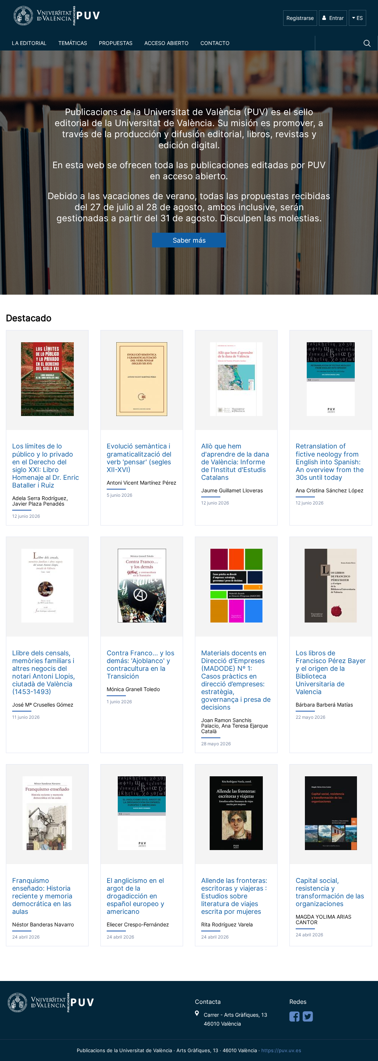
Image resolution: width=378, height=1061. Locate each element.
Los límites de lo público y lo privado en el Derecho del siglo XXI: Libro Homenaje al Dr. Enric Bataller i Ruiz (45, 465)
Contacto (215, 43)
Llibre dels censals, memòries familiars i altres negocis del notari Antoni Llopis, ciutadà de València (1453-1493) (43, 672)
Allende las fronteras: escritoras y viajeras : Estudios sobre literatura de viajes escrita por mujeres (234, 896)
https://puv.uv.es (281, 1050)
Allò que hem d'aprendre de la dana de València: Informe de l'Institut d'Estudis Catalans (235, 461)
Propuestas (116, 43)
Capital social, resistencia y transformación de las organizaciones (330, 892)
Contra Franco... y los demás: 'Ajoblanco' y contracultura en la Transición (140, 664)
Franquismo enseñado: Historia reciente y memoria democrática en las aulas (42, 896)
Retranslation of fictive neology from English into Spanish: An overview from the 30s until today (330, 461)
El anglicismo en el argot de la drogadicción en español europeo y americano (135, 896)
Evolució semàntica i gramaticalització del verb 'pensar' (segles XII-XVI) (139, 457)
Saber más (189, 240)
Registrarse (300, 18)
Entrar (336, 18)
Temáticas (72, 43)
